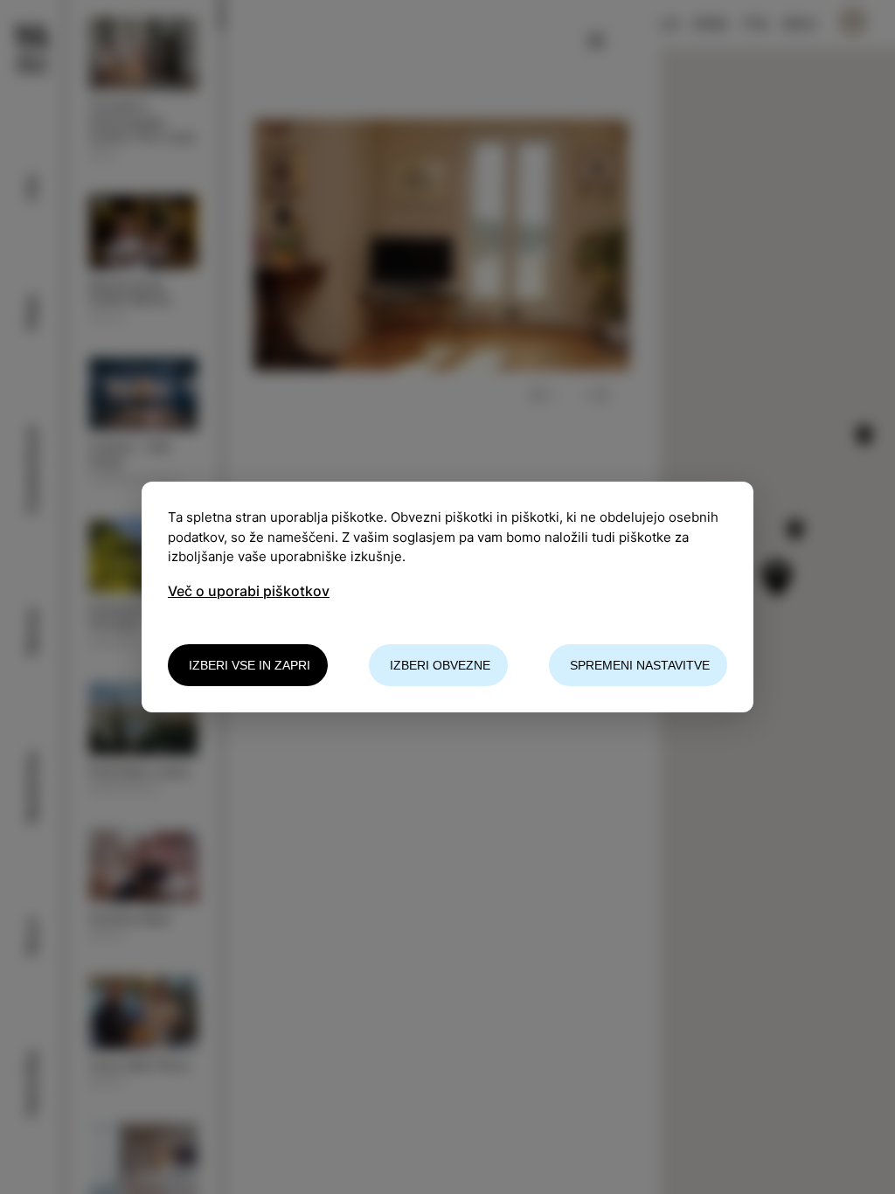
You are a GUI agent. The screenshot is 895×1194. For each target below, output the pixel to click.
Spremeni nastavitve (640, 665)
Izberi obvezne (440, 665)
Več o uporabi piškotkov (249, 591)
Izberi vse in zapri (249, 665)
